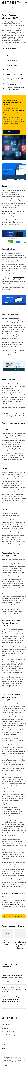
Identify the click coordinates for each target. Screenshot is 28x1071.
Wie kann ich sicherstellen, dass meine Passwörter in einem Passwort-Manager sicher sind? (12, 999)
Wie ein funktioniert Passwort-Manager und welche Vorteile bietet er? (11, 989)
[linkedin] (2, 1065)
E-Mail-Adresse (15, 904)
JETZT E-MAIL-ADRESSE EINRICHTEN (13, 916)
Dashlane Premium (12, 70)
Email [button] (4, 1044)
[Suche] (20, 2)
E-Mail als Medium (5, 943)
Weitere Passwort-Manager (15, 74)
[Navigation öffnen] (25, 2)
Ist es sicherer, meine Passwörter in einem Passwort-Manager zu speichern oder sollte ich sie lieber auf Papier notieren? (12, 978)
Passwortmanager (18, 277)
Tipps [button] (3, 1049)
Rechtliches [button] (6, 1024)
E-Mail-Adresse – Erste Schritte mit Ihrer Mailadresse (20, 945)
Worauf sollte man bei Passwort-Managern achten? (16, 83)
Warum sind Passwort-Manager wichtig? (16, 79)
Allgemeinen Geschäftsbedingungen (14, 1062)
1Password (10, 56)
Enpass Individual (12, 60)
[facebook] (6, 1065)
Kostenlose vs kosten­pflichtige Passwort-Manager (15, 88)
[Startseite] (10, 2)
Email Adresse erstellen (11, 132)
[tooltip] (23, 2)
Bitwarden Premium (12, 65)
